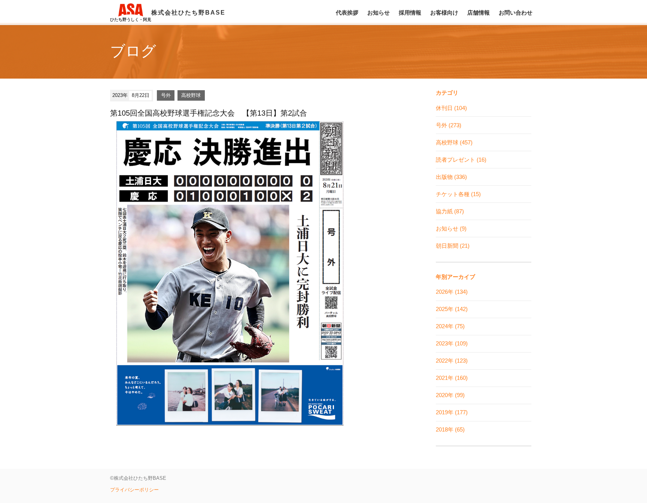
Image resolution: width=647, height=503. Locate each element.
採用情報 (410, 12)
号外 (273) (448, 125)
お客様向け (444, 12)
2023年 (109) (452, 343)
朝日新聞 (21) (453, 246)
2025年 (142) (452, 309)
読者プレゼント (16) (461, 159)
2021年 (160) (452, 378)
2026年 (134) (452, 292)
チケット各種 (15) (458, 194)
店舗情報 (478, 12)
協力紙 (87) (450, 211)
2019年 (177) (452, 412)
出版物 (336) (451, 177)
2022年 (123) (452, 360)
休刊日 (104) (451, 108)
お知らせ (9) (451, 228)
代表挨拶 (347, 12)
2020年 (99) (450, 395)
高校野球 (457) (454, 142)
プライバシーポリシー (134, 490)
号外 (166, 95)
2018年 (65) (450, 429)
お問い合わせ (515, 12)
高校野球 (191, 95)
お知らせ (378, 12)
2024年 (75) (450, 326)
